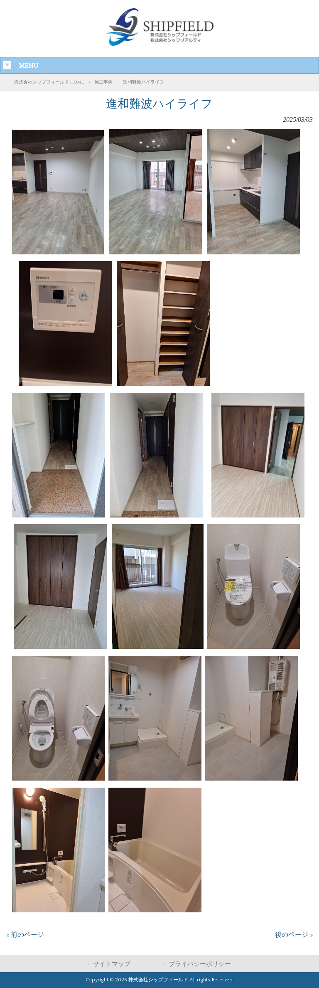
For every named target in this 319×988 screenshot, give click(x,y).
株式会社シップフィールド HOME (49, 82)
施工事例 (103, 82)
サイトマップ (111, 964)
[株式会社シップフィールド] (159, 43)
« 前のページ (25, 935)
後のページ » (294, 935)
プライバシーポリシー (200, 964)
